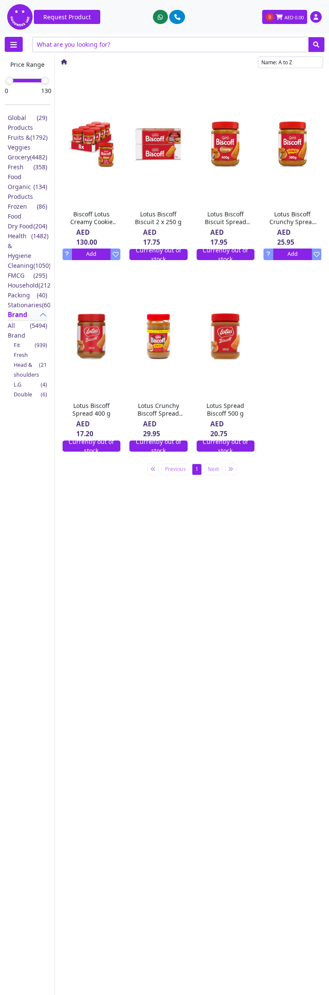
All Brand (27, 330)
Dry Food (27, 226)
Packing (27, 295)
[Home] (64, 62)
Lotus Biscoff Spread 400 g (91, 409)
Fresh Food (27, 172)
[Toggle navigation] (14, 44)
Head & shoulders (30, 369)
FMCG (27, 275)
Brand (17, 314)
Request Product (67, 17)
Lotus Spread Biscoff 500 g (225, 409)
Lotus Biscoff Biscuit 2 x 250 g (158, 218)
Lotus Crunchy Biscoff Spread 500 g (158, 413)
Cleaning (27, 265)
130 (46, 91)
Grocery (27, 157)
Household (27, 285)
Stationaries (27, 305)
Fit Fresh (30, 350)
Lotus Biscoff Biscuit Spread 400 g (225, 222)
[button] (316, 17)
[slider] (9, 80)
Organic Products (27, 192)
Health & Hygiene (27, 246)
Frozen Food (27, 211)
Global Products (27, 123)
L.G (30, 384)
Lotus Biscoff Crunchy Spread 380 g (292, 222)
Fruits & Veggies (27, 142)
